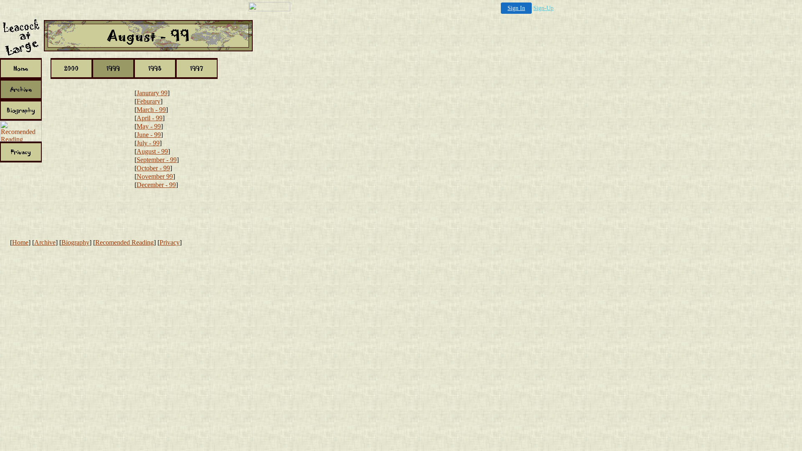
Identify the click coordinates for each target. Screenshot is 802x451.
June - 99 (149, 134)
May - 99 (149, 126)
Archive (45, 242)
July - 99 (148, 143)
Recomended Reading (124, 242)
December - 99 (156, 184)
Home (20, 242)
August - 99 (152, 151)
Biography (75, 242)
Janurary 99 (152, 92)
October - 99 (153, 168)
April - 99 (149, 118)
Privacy (170, 242)
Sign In (516, 8)
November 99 (155, 176)
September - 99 (157, 159)
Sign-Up (543, 8)
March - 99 (151, 109)
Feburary (148, 101)
